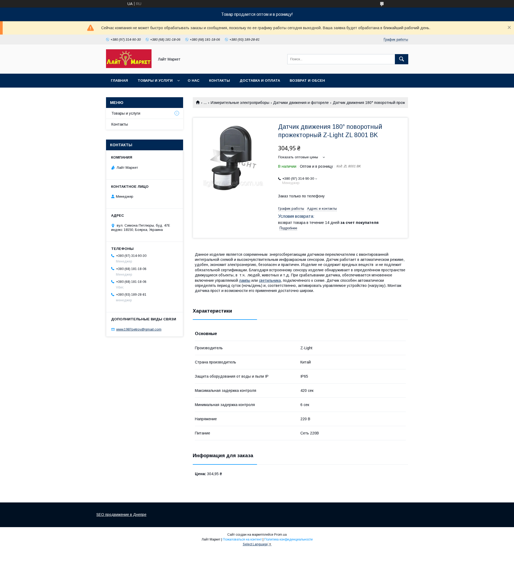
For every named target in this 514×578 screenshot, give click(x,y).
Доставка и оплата (260, 80)
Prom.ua (280, 534)
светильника (270, 280)
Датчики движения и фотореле (301, 102)
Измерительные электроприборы (240, 102)
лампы (244, 280)
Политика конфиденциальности (288, 539)
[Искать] (401, 59)
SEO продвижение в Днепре (121, 514)
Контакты (219, 80)
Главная (119, 80)
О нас (193, 80)
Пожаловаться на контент (242, 539)
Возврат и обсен (307, 80)
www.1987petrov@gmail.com (138, 329)
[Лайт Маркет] (129, 67)
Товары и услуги (155, 80)
